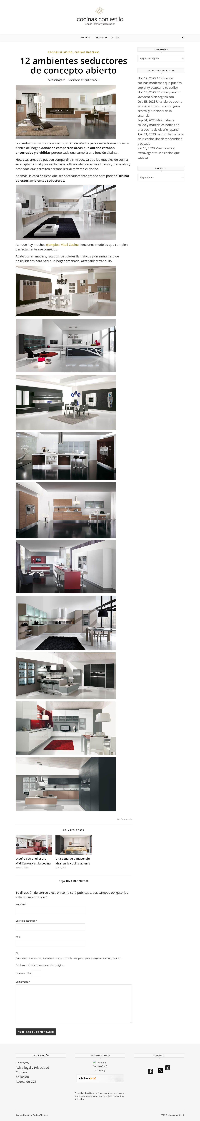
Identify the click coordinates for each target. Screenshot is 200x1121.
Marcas (86, 37)
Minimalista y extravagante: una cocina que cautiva (159, 153)
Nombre (21, 904)
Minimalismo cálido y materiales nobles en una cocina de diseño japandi (158, 125)
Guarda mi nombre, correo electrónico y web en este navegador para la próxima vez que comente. (69, 958)
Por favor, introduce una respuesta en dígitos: (40, 965)
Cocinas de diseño (60, 52)
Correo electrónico (26, 920)
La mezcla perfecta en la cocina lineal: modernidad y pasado (161, 139)
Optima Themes (40, 1115)
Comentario (23, 981)
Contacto (22, 1063)
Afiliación (22, 1077)
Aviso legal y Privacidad (32, 1067)
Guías (115, 37)
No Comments (124, 819)
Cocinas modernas (87, 52)
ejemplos (52, 245)
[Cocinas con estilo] (100, 16)
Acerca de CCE (26, 1081)
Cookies (21, 1072)
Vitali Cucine (70, 245)
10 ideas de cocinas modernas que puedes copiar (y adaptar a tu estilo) (160, 83)
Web (18, 937)
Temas (100, 37)
